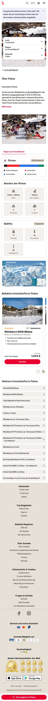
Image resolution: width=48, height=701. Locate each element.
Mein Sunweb (24, 602)
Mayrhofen (24, 508)
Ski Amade (24, 531)
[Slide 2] (22, 284)
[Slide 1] (20, 284)
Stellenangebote (24, 554)
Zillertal (24, 528)
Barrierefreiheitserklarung (24, 580)
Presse (24, 557)
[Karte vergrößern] (24, 273)
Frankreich (24, 493)
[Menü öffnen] (44, 3)
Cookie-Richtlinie (24, 576)
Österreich (24, 490)
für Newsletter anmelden (24, 606)
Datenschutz (24, 573)
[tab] (14, 151)
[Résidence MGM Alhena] (22, 332)
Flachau (24, 516)
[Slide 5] (27, 284)
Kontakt (24, 599)
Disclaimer (24, 587)
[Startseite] (2, 3)
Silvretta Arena (24, 535)
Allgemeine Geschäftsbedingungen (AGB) (24, 690)
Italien (24, 497)
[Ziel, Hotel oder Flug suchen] (27, 3)
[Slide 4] (25, 284)
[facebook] (19, 615)
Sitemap (24, 561)
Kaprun (24, 512)
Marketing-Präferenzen (24, 583)
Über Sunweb (24, 546)
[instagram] (29, 615)
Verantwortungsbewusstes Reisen (24, 550)
